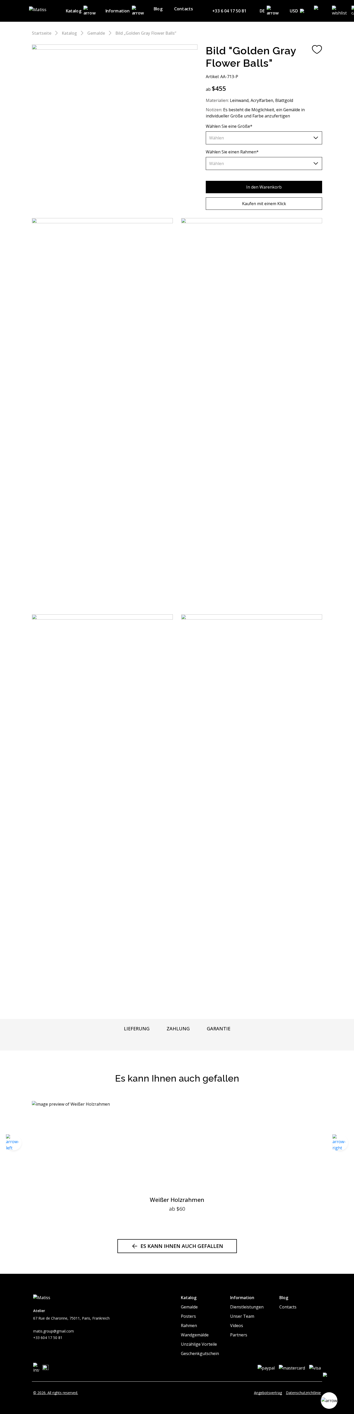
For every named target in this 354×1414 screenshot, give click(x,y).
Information (117, 11)
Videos (236, 1325)
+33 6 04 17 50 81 (229, 11)
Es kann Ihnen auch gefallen (181, 1245)
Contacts (183, 9)
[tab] (137, 1028)
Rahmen (189, 1325)
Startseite (41, 33)
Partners (238, 1335)
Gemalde (96, 33)
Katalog (73, 11)
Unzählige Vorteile (199, 1344)
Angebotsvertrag (268, 1392)
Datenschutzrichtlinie (303, 1392)
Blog (157, 9)
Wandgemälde (195, 1335)
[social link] (36, 1368)
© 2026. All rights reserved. (55, 1392)
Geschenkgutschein (200, 1353)
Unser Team (242, 1316)
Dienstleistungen (247, 1307)
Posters (188, 1316)
